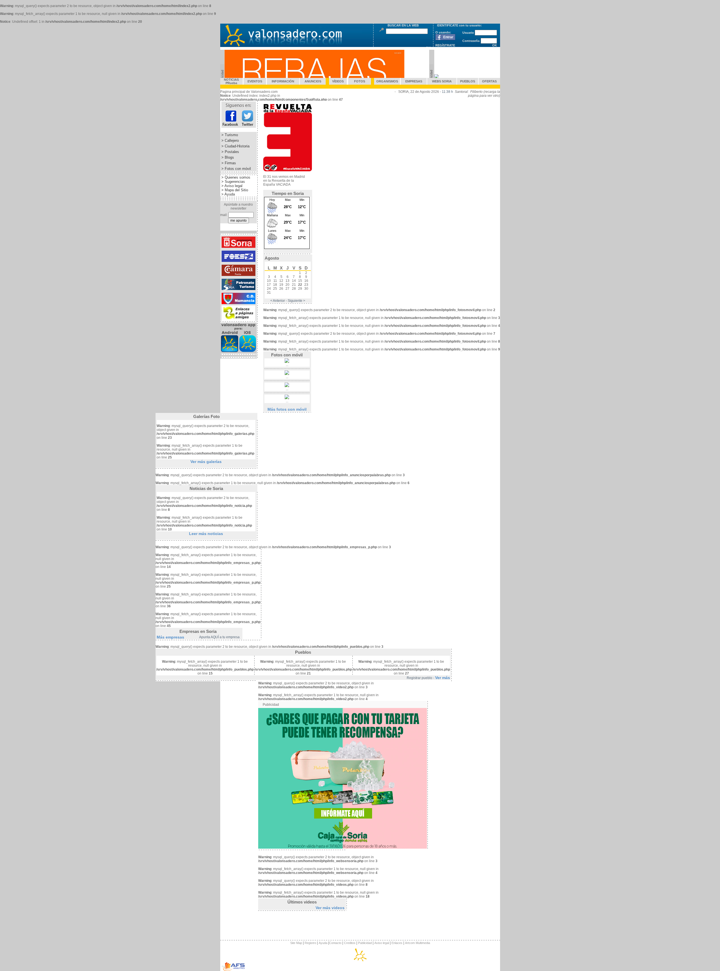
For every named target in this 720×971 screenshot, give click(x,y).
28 (294, 289)
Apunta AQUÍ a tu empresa (219, 637)
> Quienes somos (235, 177)
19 (281, 285)
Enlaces (397, 943)
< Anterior (277, 301)
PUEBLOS (467, 81)
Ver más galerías (206, 461)
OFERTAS (489, 81)
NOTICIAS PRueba (231, 81)
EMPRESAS (413, 81)
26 (281, 289)
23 (306, 285)
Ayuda (323, 943)
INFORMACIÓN (283, 81)
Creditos (349, 943)
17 (269, 285)
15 (300, 281)
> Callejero (229, 140)
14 (294, 281)
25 (275, 289)
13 (287, 281)
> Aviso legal (231, 186)
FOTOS (359, 81)
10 (269, 281)
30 (306, 289)
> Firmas (228, 163)
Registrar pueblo (419, 678)
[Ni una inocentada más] (287, 170)
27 (287, 289)
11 (275, 281)
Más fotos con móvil (287, 409)
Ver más (442, 677)
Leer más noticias (206, 533)
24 (269, 289)
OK (494, 45)
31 (269, 293)
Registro (310, 943)
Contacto (335, 943)
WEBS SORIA (442, 81)
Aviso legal (381, 943)
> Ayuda (227, 194)
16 (306, 281)
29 (300, 289)
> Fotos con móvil (235, 169)
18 (275, 285)
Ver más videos (330, 907)
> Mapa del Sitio (234, 190)
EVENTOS (255, 81)
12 (281, 281)
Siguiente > (296, 301)
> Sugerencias (232, 181)
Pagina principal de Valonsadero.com (249, 92)
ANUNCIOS (313, 81)
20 (287, 285)
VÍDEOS (338, 81)
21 (294, 285)
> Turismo (229, 135)
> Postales (229, 152)
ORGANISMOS (387, 81)
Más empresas (170, 637)
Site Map (296, 943)
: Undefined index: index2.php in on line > (281, 99)
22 (300, 285)
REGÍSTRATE (445, 45)
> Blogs (227, 157)
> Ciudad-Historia (234, 146)
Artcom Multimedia (417, 943)
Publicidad (365, 943)
